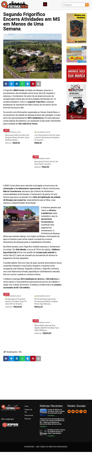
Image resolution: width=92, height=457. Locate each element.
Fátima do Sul (28, 411)
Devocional (29, 415)
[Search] (87, 4)
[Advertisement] (32, 380)
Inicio (27, 406)
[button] (45, 4)
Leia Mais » (51, 415)
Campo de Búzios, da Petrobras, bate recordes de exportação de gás (56, 411)
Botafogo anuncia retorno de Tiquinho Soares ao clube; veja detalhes (56, 431)
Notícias (28, 419)
